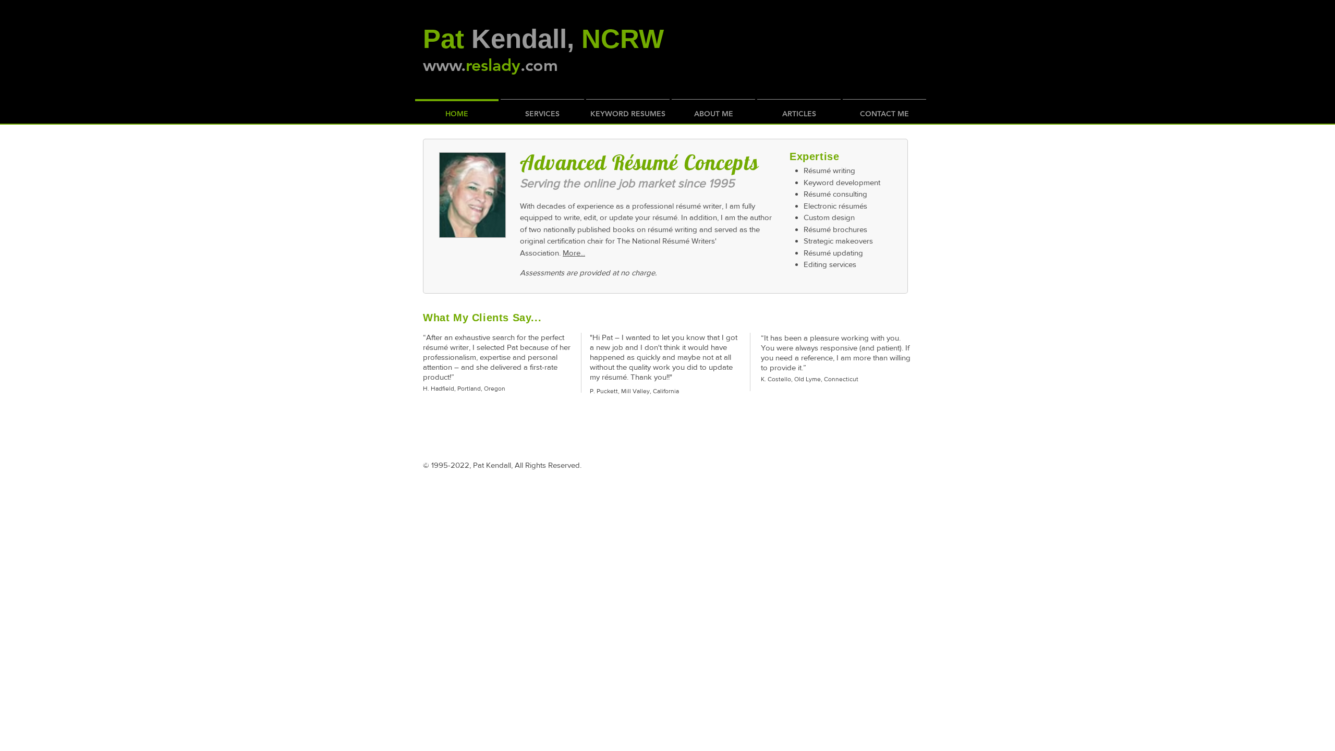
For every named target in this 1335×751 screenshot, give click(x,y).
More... (574, 252)
